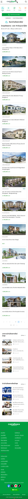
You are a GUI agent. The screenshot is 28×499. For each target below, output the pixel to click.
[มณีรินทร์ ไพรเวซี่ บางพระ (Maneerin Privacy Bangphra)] (14, 86)
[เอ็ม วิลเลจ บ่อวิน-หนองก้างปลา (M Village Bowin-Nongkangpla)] (14, 158)
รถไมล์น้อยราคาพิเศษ (5, 450)
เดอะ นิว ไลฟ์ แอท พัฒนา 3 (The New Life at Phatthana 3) (12, 48)
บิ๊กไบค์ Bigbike (4, 440)
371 (14, 325)
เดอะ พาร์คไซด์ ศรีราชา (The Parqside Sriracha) (13, 311)
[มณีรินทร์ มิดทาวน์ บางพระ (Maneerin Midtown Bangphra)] (14, 110)
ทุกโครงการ (8, 18)
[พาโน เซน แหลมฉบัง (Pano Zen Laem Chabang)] (14, 254)
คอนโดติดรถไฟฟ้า (4, 461)
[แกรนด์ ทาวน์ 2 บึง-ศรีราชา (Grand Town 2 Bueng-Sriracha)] (14, 62)
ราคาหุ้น (16, 443)
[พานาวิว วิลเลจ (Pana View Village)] (14, 230)
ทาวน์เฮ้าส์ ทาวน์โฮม (4, 466)
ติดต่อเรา (2, 479)
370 (11, 325)
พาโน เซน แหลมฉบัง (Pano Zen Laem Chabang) (13, 264)
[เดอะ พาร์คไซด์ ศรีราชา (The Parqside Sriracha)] (14, 302)
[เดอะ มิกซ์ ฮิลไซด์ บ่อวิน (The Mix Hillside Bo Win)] (14, 278)
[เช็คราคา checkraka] (11, 2)
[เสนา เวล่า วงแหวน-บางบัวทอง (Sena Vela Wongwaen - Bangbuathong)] (14, 182)
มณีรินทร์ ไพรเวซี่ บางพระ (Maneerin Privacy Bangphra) (12, 96)
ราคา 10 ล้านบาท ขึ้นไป (17, 18)
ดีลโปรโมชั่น (3, 472)
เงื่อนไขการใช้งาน (4, 474)
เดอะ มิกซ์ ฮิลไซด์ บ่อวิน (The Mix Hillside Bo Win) (13, 287)
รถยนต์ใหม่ (3, 433)
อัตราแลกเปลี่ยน (18, 448)
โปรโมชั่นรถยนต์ (4, 448)
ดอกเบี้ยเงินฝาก (18, 438)
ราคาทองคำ (17, 440)
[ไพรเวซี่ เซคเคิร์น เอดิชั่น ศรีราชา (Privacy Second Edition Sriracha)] (14, 134)
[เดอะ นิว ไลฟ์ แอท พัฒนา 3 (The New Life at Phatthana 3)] (14, 38)
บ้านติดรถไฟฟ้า (4, 464)
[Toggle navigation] (1, 2)
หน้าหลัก (2, 469)
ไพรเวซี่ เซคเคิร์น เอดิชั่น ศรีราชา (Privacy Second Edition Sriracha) (13, 144)
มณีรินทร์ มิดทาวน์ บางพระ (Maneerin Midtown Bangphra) (13, 120)
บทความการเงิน (4, 443)
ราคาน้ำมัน (17, 445)
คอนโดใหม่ (3, 459)
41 (21, 322)
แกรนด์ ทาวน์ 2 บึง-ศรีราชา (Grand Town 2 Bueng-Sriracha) (12, 72)
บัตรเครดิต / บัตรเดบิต (19, 435)
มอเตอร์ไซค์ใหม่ (4, 438)
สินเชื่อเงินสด (17, 433)
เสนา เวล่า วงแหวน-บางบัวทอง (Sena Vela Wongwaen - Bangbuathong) (11, 192)
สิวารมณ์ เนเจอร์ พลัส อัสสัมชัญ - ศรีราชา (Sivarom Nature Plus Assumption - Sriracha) (13, 216)
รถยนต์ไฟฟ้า (3, 435)
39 (15, 322)
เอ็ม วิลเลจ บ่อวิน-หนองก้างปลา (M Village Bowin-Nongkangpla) (13, 168)
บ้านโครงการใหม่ (4, 456)
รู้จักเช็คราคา (3, 477)
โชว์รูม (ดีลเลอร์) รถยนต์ (5, 445)
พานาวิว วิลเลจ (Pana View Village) (10, 239)
